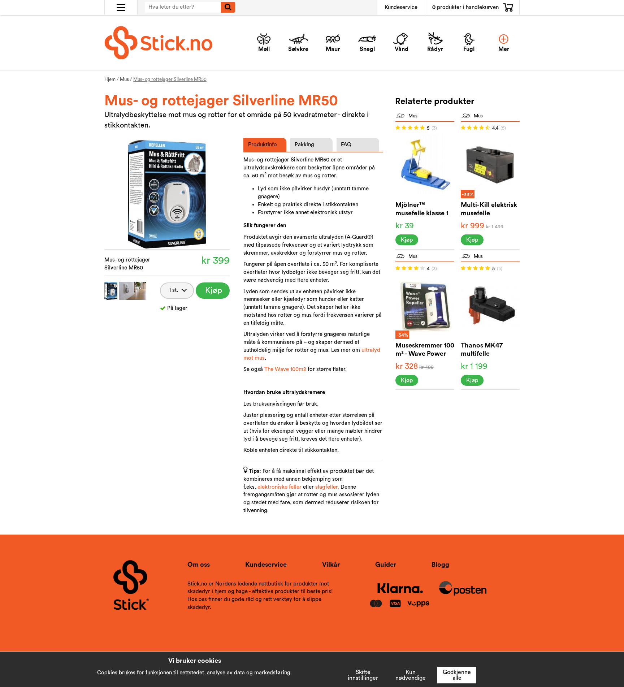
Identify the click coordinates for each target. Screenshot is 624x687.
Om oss (198, 564)
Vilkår (331, 564)
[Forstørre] (167, 193)
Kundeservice (401, 7)
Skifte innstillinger (363, 675)
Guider (385, 564)
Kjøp (407, 240)
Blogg (440, 564)
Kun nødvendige (410, 675)
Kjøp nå (213, 292)
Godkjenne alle (457, 675)
